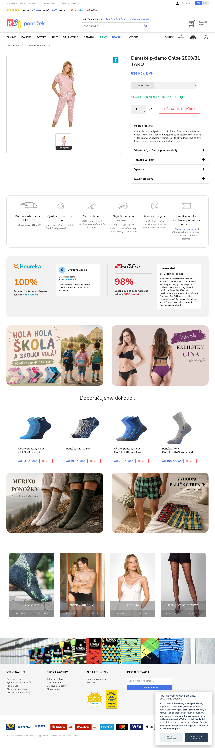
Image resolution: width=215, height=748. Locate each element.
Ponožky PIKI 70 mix (78, 448)
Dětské (41, 37)
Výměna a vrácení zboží (18, 682)
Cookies (53, 735)
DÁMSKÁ (144, 613)
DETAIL (46, 461)
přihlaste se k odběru (185, 229)
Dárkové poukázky (56, 686)
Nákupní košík (203, 23)
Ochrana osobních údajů (18, 692)
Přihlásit (185, 3)
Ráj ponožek (42, 735)
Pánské (11, 37)
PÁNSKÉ (20, 613)
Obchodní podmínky (16, 689)
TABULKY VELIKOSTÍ (71, 3)
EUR (205, 3)
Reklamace (12, 686)
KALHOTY (194, 613)
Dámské (26, 37)
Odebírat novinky (150, 687)
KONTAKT (33, 3)
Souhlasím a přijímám (196, 737)
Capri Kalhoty (43, 45)
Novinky (117, 37)
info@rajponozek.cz (139, 19)
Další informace (55, 682)
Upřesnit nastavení (171, 737)
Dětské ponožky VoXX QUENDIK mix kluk (31, 450)
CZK (198, 3)
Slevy (103, 37)
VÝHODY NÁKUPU (50, 3)
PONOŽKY (172, 613)
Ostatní (89, 37)
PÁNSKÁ (121, 613)
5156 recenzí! (131, 294)
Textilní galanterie (65, 37)
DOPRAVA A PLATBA (15, 3)
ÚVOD (9, 45)
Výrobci (134, 37)
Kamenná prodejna (96, 679)
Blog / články (53, 689)
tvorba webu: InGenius (68, 735)
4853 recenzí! (30, 294)
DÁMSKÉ (43, 613)
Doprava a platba (15, 679)
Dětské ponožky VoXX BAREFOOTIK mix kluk (127, 450)
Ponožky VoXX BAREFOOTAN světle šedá (178, 450)
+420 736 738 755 (114, 19)
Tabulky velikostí (55, 679)
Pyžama (29, 45)
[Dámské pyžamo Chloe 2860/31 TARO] (63, 126)
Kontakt (91, 682)
